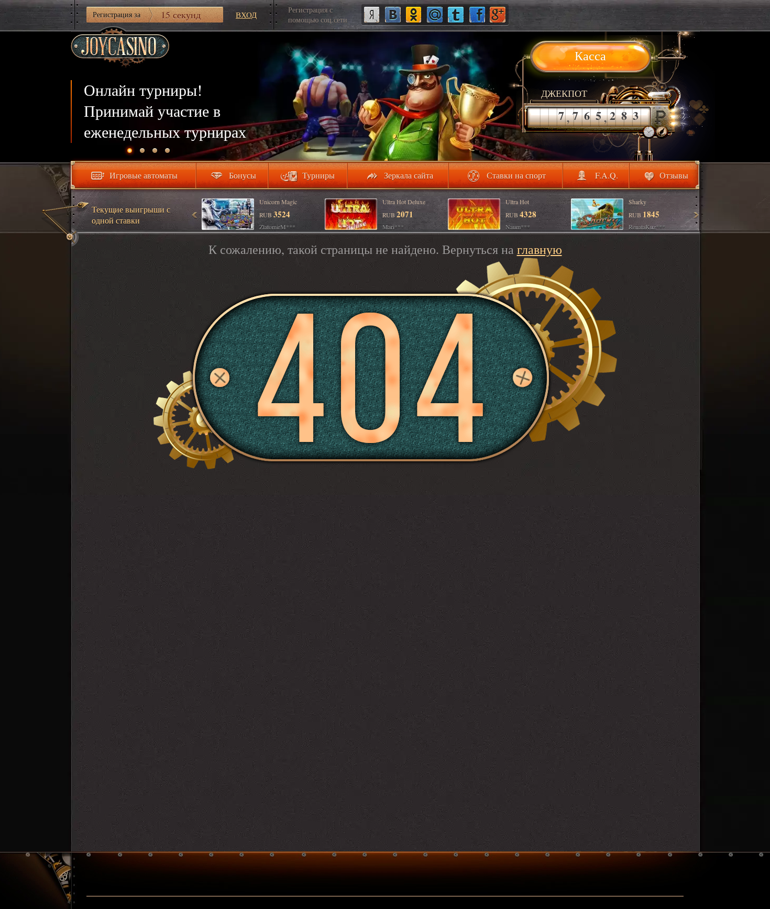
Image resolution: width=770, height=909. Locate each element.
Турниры (318, 175)
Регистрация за (147, 14)
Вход (246, 14)
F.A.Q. (606, 175)
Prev (195, 214)
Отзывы (673, 175)
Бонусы (242, 175)
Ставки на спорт (516, 175)
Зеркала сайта (408, 175)
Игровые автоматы (143, 175)
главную (539, 249)
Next (695, 214)
